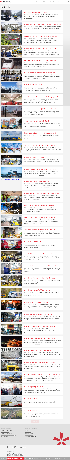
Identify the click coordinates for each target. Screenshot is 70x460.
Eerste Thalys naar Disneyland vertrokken (39, 205)
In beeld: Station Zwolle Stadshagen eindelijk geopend (40, 169)
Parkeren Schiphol (29, 433)
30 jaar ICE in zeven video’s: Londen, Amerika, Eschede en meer (40, 60)
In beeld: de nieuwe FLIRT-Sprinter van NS (38, 290)
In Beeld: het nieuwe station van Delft (37, 350)
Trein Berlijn (28, 432)
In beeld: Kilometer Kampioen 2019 (36, 181)
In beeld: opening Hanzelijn (33, 387)
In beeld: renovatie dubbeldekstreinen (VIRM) (40, 362)
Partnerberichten (27, 458)
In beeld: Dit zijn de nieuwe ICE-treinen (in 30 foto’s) (42, 24)
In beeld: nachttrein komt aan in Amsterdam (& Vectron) (41, 73)
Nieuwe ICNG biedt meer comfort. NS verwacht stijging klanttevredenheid (40, 266)
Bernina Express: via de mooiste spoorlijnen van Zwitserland (41, 36)
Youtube (24, 447)
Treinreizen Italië (5, 432)
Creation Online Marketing (37, 458)
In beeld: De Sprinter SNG (33, 242)
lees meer (29, 18)
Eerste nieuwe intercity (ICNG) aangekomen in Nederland (40, 133)
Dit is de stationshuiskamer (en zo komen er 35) (41, 230)
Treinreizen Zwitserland (6, 430)
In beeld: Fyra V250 (30, 399)
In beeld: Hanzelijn (30, 411)
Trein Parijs (27, 430)
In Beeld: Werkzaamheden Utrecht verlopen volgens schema (42, 374)
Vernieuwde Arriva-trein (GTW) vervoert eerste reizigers (40, 109)
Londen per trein (29, 435)
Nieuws (38, 2)
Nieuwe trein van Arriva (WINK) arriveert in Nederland (39, 121)
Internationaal (62, 2)
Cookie (45, 458)
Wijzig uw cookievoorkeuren (59, 458)
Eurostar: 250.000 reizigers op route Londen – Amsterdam (40, 217)
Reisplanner (53, 2)
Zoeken (68, 2)
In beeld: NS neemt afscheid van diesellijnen (39, 254)
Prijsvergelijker (4, 436)
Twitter (17, 447)
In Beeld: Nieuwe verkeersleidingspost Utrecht (40, 326)
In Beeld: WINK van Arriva (33, 85)
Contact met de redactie (17, 458)
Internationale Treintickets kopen (8, 435)
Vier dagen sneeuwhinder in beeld (36, 12)
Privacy (50, 458)
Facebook (11, 447)
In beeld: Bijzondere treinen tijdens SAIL (38, 314)
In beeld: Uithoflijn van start (34, 157)
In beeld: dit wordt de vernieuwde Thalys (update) (41, 97)
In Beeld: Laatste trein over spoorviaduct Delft (40, 338)
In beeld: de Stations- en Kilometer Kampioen (40, 278)
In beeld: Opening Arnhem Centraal (36, 302)
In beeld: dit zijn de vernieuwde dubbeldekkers (40, 48)
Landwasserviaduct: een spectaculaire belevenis (41, 145)
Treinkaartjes (45, 2)
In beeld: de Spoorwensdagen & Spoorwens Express (42, 193)
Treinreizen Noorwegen (6, 433)
